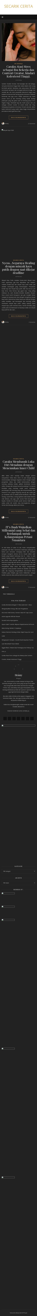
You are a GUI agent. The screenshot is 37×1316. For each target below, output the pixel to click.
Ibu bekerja (18, 63)
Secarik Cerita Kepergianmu (10, 620)
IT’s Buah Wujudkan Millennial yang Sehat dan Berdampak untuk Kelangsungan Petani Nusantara (18, 533)
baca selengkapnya (18, 117)
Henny (7, 123)
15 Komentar (31, 587)
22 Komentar (31, 123)
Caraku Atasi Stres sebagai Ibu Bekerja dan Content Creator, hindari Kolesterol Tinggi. (18, 71)
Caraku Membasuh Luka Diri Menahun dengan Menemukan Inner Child (19, 465)
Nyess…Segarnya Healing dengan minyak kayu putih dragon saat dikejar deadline (18, 268)
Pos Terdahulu (9, 594)
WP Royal (24, 1313)
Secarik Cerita (18, 6)
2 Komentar (32, 322)
